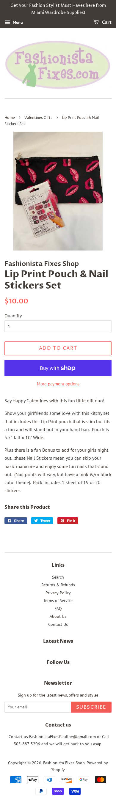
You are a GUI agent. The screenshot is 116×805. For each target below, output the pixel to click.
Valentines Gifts (38, 117)
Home (9, 117)
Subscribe (91, 707)
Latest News (58, 641)
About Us (58, 616)
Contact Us (58, 624)
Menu (17, 22)
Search (58, 577)
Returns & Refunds (58, 584)
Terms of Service (58, 600)
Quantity (13, 316)
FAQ (58, 608)
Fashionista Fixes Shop (64, 762)
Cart (106, 22)
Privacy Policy (58, 593)
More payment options (58, 384)
